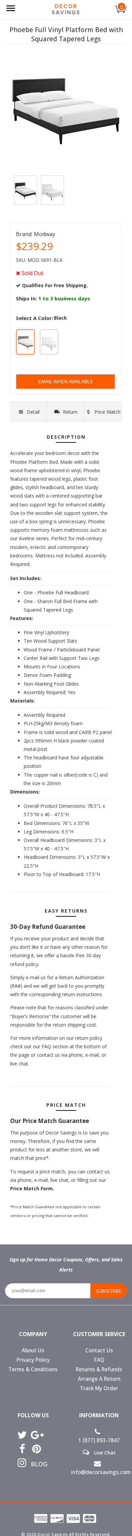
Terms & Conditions (33, 1369)
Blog (37, 1464)
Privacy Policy (33, 1359)
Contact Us (99, 1350)
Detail (33, 412)
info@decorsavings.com (99, 1472)
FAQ (99, 1359)
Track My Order (99, 1388)
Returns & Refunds (99, 1369)
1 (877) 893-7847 (99, 1440)
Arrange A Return (99, 1378)
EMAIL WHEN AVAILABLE (65, 381)
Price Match (106, 412)
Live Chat (104, 1452)
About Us (33, 1350)
